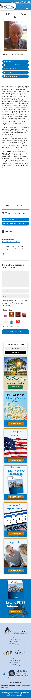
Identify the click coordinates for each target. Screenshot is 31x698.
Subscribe (15, 352)
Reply (3, 254)
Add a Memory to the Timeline (13, 65)
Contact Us (12, 638)
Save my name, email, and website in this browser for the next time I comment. (15, 303)
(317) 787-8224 (14, 662)
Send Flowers (9, 72)
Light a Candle (9, 61)
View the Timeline (11, 219)
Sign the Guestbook (11, 68)
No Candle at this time (11, 326)
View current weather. (16, 206)
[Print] (4, 81)
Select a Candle (8, 310)
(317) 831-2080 (14, 641)
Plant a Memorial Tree (13, 76)
